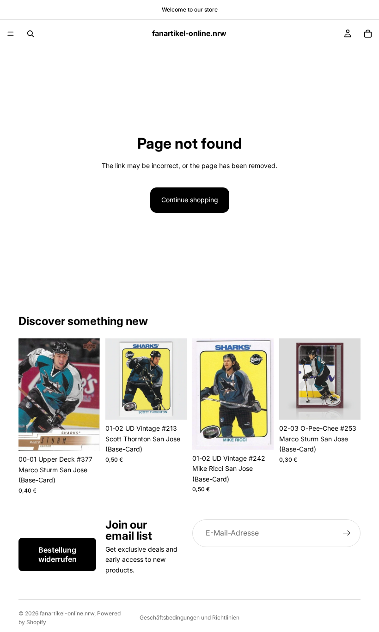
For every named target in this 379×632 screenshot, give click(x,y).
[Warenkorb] (368, 34)
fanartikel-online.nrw (67, 613)
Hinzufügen (93, 436)
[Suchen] (30, 34)
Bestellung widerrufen (57, 554)
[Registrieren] (346, 533)
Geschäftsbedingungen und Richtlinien (189, 617)
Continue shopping (189, 200)
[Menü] (10, 33)
